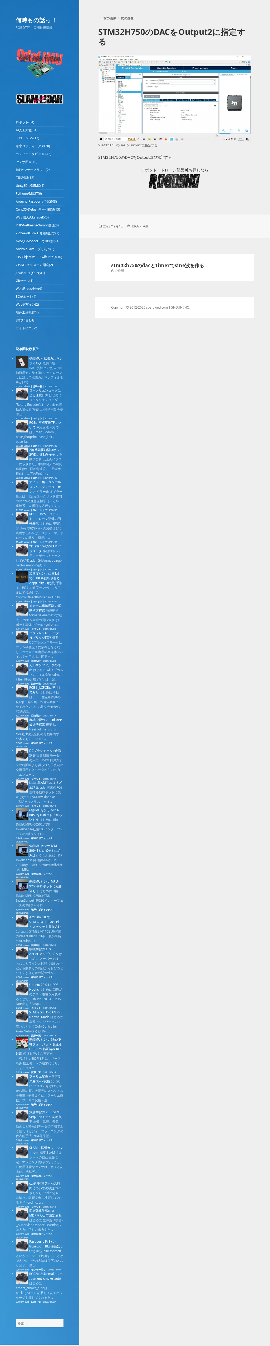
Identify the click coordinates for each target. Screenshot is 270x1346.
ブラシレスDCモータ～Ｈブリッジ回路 (45, 635)
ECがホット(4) (26, 296)
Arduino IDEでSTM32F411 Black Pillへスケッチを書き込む (45, 922)
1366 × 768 (139, 226)
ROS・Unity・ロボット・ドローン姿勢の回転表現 (45, 519)
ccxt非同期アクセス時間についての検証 (44, 1185)
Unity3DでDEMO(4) (30, 185)
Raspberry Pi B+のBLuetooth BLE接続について (46, 1246)
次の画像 (127, 18)
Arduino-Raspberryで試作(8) (36, 201)
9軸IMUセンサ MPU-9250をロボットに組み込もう (45, 886)
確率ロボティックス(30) (33, 146)
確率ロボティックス (42, 743)
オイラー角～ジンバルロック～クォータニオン (45, 487)
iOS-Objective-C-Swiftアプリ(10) (39, 257)
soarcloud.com (157, 307)
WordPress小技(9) (29, 288)
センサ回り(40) (26, 162)
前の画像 (110, 18)
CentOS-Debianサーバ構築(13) (38, 209)
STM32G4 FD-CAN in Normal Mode (44, 1014)
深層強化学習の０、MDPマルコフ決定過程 (45, 1213)
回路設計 (36, 661)
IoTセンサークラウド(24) (34, 169)
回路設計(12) (25, 177)
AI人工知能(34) (26, 130)
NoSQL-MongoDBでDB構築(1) (38, 241)
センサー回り (38, 1269)
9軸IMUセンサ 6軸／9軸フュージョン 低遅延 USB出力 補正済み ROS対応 (39, 1046)
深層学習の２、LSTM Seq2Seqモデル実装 (44, 1114)
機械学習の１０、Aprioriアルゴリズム (43, 951)
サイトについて (27, 328)
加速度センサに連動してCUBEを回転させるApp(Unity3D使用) (45, 578)
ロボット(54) (25, 122)
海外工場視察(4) (27, 312)
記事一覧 (37, 386)
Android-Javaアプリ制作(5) (35, 249)
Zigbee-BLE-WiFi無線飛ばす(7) (37, 233)
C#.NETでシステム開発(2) (34, 265)
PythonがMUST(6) (29, 193)
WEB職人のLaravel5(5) (32, 217)
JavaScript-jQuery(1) (30, 273)
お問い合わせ (25, 320)
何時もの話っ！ (36, 20)
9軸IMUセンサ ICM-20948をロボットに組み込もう (45, 851)
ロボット (37, 418)
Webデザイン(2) (27, 304)
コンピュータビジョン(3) (33, 154)
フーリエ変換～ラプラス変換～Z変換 (45, 1078)
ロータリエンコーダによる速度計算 (45, 392)
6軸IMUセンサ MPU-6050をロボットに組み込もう (45, 815)
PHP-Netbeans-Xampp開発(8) (37, 225)
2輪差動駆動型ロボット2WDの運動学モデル (46, 452)
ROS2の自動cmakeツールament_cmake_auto (46, 1276)
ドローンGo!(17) (27, 138)
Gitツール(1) (24, 280)
